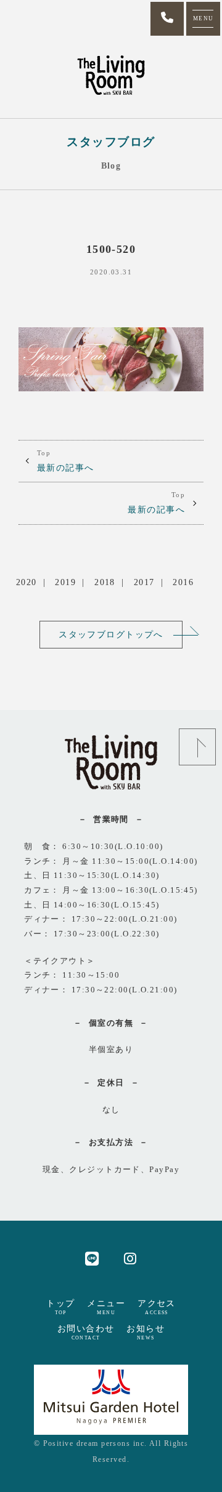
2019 (65, 582)
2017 (144, 582)
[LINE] (92, 1258)
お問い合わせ (86, 1332)
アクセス (157, 1306)
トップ (60, 1306)
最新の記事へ (65, 461)
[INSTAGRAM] (130, 1258)
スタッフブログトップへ (111, 634)
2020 (26, 582)
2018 (104, 582)
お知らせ (145, 1332)
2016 (183, 582)
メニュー (106, 1306)
